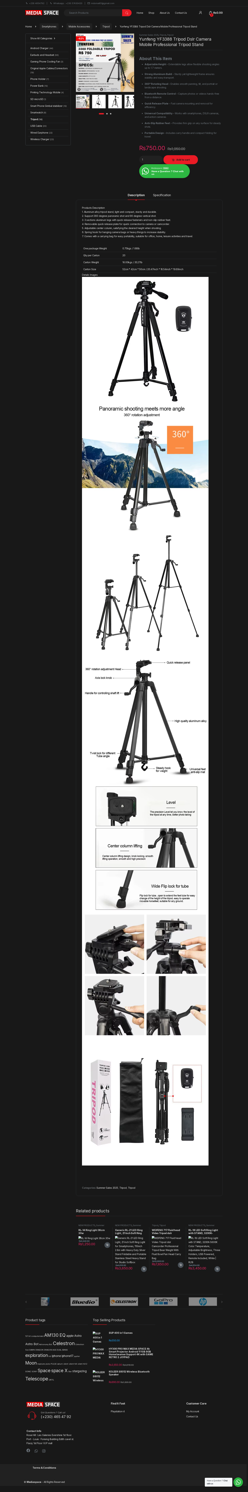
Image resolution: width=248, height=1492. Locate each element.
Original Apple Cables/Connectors (49, 70)
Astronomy (44, 1344)
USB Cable (38, 125)
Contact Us (181, 12)
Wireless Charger (42, 139)
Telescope (36, 1379)
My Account (192, 1411)
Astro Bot (31, 1344)
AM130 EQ (55, 1335)
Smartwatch (38, 112)
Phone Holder (39, 79)
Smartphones (49, 26)
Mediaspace (34, 1481)
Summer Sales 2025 (149, 35)
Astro (78, 1335)
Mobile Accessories (79, 26)
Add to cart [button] (107, 1245)
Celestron (64, 1343)
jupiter (77, 1356)
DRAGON (39, 1350)
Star (70, 1371)
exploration (36, 1355)
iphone (56, 1356)
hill (49, 1356)
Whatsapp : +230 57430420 (67, 3)
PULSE (53, 1364)
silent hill (73, 1364)
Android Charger (41, 48)
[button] (131, 37)
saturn (60, 1364)
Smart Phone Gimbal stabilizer (48, 105)
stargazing (79, 1371)
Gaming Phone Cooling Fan (46, 61)
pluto (48, 1364)
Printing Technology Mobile (47, 92)
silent (65, 1364)
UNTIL (51, 1380)
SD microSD (38, 99)
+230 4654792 (36, 3)
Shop (151, 12)
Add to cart (183, 159)
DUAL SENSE (62, 1350)
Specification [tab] (162, 195)
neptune (41, 1364)
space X (59, 1370)
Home (140, 12)
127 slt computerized (34, 1336)
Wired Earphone (41, 132)
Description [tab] (136, 195)
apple (70, 1335)
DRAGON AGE (50, 1350)
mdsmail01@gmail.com (102, 3)
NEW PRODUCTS (86, 1225)
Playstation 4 (118, 1411)
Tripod (106, 26)
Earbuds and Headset (44, 54)
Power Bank (39, 85)
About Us (165, 12)
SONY (34, 1371)
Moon (31, 1363)
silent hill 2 (82, 1364)
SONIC (28, 1371)
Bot (50, 1344)
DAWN (32, 1350)
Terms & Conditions (44, 1467)
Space (44, 1370)
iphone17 (67, 1356)
